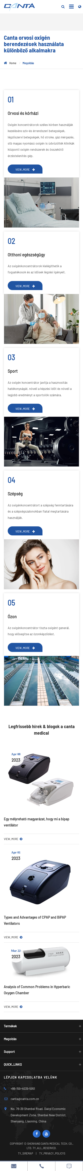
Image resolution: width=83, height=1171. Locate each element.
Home (12, 63)
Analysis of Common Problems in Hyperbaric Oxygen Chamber (37, 989)
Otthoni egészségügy (26, 254)
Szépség (15, 493)
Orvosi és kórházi (23, 113)
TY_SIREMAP (25, 1153)
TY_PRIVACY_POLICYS (52, 1153)
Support (9, 1051)
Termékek (10, 1026)
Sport (13, 371)
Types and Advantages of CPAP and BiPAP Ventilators (35, 920)
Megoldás (28, 63)
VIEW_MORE (22, 169)
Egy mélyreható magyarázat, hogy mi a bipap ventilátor (36, 821)
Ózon (12, 616)
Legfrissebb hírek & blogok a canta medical (41, 730)
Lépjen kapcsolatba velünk (30, 1077)
